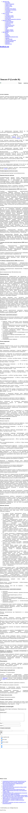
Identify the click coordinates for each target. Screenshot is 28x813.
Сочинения (7, 11)
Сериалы (7, 14)
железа (3, 679)
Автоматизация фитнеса (8, 785)
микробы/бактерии (9, 41)
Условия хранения (9, 21)
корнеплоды (8, 23)
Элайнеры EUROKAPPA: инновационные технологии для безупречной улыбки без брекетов (15, 793)
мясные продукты (9, 26)
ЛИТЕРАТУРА (6, 1)
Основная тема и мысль (10, 8)
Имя (1, 723)
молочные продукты (9, 25)
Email (1, 725)
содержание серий (9, 15)
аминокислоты (8, 43)
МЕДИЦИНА (6, 32)
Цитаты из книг (8, 6)
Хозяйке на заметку (9, 31)
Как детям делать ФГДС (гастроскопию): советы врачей (15, 795)
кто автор (7, 7)
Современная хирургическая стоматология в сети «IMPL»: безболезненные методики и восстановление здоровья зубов (15, 790)
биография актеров (9, 16)
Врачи (6, 33)
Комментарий (3, 712)
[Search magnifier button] (1, 732)
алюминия (5, 678)
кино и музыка (6, 13)
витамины (7, 35)
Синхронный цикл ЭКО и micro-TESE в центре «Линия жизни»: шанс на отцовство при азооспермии (15, 797)
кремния (14, 136)
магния (18, 138)
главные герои (8, 5)
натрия (5, 168)
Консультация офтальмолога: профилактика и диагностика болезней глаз (13, 784)
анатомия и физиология (10, 40)
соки (6, 28)
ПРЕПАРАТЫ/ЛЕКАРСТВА (11, 36)
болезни (7, 34)
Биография (7, 2)
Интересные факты (7, 20)
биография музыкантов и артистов (13, 19)
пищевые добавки (9, 29)
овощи (6, 27)
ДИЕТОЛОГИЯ (8, 39)
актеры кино (8, 18)
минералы (7, 42)
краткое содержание (9, 3)
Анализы (7, 38)
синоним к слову (9, 12)
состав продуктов (9, 22)
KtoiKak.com (4, 46)
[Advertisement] (14, 63)
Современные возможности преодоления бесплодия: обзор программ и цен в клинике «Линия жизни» (14, 782)
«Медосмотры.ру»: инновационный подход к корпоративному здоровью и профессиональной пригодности (13, 800)
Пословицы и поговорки (10, 9)
